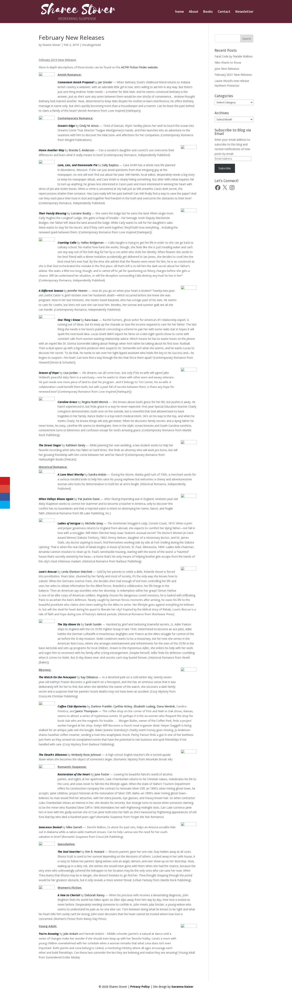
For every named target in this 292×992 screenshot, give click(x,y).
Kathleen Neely (75, 445)
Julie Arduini (70, 934)
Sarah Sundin (93, 624)
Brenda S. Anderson (81, 150)
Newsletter (244, 12)
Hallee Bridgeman (92, 242)
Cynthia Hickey (122, 706)
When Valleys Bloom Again (56, 499)
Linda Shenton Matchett (76, 572)
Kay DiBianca (89, 677)
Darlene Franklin (101, 706)
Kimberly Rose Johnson (86, 755)
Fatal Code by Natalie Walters (234, 56)
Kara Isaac (91, 320)
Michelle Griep (94, 523)
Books (208, 12)
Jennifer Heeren (77, 291)
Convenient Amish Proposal (76, 82)
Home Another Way (51, 150)
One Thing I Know (69, 320)
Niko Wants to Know (228, 62)
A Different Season (51, 291)
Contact (224, 12)
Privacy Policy (140, 986)
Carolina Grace (67, 402)
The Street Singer (50, 445)
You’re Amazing (49, 934)
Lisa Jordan (70, 373)
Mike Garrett (74, 827)
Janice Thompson (86, 711)
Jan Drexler (105, 82)
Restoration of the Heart (74, 774)
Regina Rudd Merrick (95, 402)
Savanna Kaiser (182, 986)
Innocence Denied (50, 827)
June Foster (102, 774)
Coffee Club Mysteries (72, 706)
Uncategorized (91, 45)
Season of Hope (49, 373)
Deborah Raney (94, 895)
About (193, 12)
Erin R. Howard (94, 851)
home (179, 12)
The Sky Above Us (69, 624)
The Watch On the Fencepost (57, 677)
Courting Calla (67, 242)
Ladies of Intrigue (69, 523)
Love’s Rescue (48, 572)
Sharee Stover (52, 45)
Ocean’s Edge (66, 126)
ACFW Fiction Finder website (139, 67)
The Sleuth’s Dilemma (53, 755)
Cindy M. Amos (89, 126)
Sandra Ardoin (97, 474)
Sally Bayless (110, 165)
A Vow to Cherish (69, 895)
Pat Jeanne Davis (89, 499)
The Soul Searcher (69, 851)
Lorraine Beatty (81, 213)
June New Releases (227, 69)
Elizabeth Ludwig (144, 706)
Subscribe (225, 168)
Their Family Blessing (52, 213)
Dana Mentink (166, 706)
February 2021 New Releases (233, 75)
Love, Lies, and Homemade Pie (78, 165)
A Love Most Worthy (71, 474)
